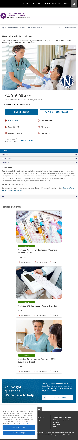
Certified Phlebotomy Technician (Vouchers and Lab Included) (37, 251)
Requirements (7, 158)
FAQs (4, 196)
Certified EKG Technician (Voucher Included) (37, 306)
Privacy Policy (67, 435)
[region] (18, 422)
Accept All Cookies (18, 427)
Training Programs (12, 28)
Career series (13, 120)
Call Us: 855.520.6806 (67, 28)
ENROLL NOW (21, 111)
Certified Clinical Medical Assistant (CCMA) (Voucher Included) (37, 360)
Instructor (5, 162)
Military (55, 420)
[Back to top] (39, 417)
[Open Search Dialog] (74, 3)
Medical (22, 28)
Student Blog (66, 420)
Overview (5, 151)
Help (54, 427)
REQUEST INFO (27, 140)
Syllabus (5, 155)
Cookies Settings (19, 433)
